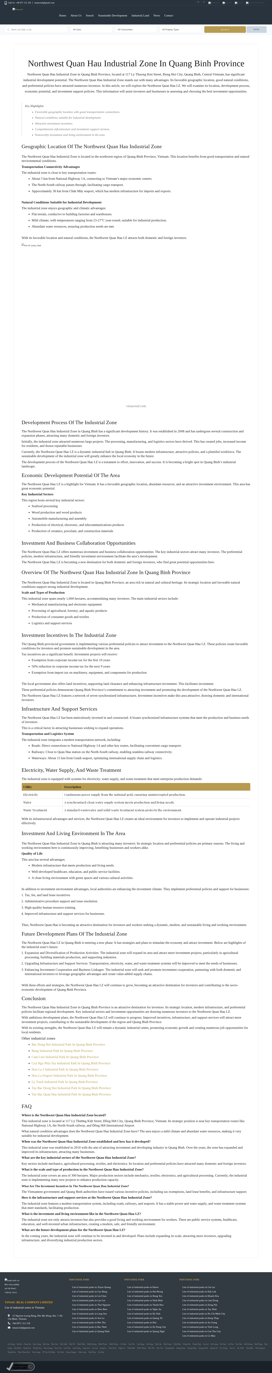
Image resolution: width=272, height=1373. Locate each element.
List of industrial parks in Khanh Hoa (200, 1296)
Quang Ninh (203, 1348)
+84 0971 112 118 (21, 1323)
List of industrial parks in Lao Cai (88, 1300)
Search (90, 15)
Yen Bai (101, 1352)
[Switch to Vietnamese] (214, 3)
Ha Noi (231, 1344)
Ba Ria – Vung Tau (24, 1344)
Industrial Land (140, 15)
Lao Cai (95, 1348)
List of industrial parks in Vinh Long (200, 1327)
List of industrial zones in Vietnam (24, 1307)
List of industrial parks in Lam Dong (200, 1300)
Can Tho (131, 1344)
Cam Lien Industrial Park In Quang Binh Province (65, 1057)
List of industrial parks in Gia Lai (198, 1287)
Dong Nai (186, 1344)
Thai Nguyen (260, 1348)
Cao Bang (140, 1344)
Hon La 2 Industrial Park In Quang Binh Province (65, 1069)
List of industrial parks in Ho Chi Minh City (203, 1313)
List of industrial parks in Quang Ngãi (145, 1331)
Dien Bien (177, 1344)
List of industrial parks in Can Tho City (201, 1331)
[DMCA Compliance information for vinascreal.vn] (136, 1366)
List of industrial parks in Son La (88, 1318)
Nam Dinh (112, 1348)
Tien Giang (36, 1352)
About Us (76, 15)
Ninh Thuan (141, 1348)
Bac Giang (37, 1344)
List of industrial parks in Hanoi (143, 1287)
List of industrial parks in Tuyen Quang (91, 1287)
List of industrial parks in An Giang (199, 1322)
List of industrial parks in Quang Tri (144, 1318)
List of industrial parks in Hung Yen (144, 1296)
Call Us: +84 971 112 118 (19, 2)
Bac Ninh (63, 1344)
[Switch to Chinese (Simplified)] (255, 3)
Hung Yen (27, 1348)
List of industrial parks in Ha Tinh (143, 1313)
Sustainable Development (112, 15)
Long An (103, 1348)
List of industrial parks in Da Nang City (146, 1327)
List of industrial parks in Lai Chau (89, 1296)
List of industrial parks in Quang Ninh (91, 1331)
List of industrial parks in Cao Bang (89, 1291)
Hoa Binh (17, 1348)
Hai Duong (248, 1344)
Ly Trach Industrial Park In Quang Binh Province (65, 1082)
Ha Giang (214, 1344)
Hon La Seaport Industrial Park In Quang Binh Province (69, 1075)
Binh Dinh (81, 1344)
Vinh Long (82, 1352)
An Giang (11, 1344)
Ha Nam (223, 1344)
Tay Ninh (240, 1348)
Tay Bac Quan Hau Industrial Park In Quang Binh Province (71, 1094)
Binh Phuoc (103, 1344)
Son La (232, 1348)
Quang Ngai (192, 1348)
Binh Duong (91, 1344)
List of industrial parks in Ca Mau (198, 1335)
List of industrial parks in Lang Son (89, 1313)
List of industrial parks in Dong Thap (200, 1318)
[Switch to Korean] (238, 3)
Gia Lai (206, 1344)
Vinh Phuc (92, 1352)
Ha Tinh (239, 1344)
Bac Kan (46, 1344)
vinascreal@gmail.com (44, 2)
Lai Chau (67, 1348)
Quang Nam (180, 1348)
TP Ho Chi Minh (48, 1352)
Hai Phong (258, 1344)
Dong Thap (197, 1344)
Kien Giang (48, 1348)
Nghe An (121, 1348)
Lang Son (86, 1348)
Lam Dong (77, 1348)
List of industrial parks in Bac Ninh (89, 1327)
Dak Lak (158, 1344)
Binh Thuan (113, 1344)
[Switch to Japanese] (227, 3)
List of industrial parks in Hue (142, 1322)
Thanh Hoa (11, 1352)
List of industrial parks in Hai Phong (145, 1291)
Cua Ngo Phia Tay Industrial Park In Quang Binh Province (71, 1063)
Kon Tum (58, 1348)
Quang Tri (214, 1348)
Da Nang (149, 1344)
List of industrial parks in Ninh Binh (145, 1300)
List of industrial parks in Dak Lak (199, 1291)
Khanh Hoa (37, 1348)
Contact (168, 15)
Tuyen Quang (71, 1352)
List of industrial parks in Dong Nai (199, 1304)
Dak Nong (167, 1344)
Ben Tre (72, 1344)
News (156, 15)
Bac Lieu (54, 1344)
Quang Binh (169, 1348)
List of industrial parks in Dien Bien (89, 1309)
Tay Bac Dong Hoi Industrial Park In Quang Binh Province (71, 1088)
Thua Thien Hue (24, 1352)
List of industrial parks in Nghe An (144, 1309)
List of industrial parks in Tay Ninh (199, 1309)
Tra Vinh (60, 1352)
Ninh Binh (131, 1348)
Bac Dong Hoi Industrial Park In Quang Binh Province (68, 1044)
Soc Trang (223, 1348)
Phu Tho (151, 1348)
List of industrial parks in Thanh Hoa (145, 1304)
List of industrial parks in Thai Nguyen (91, 1304)
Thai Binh (249, 1348)
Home (62, 15)
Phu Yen (160, 1348)
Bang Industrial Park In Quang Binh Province (62, 1051)
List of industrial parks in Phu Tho (89, 1322)
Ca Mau (123, 1344)
